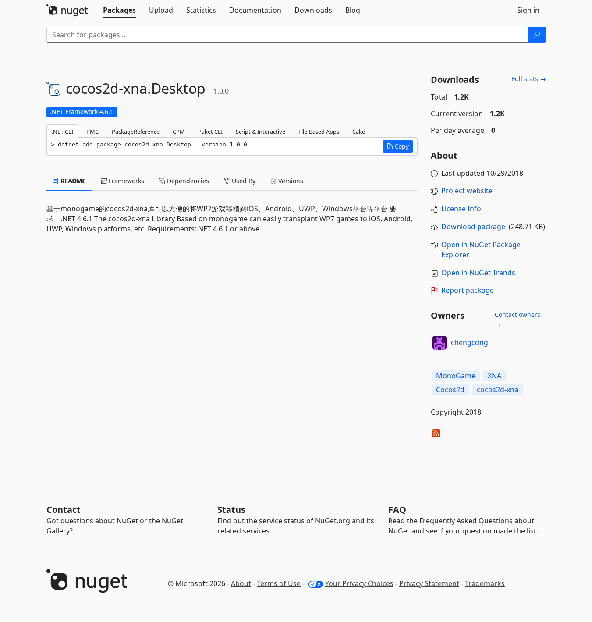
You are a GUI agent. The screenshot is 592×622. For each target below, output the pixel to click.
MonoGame (455, 375)
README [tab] (72, 181)
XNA (494, 375)
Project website (467, 190)
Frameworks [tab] (125, 181)
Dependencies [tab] (187, 181)
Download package (473, 226)
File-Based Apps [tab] (318, 131)
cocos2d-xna (497, 390)
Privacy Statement (429, 583)
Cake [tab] (358, 131)
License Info (461, 208)
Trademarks (485, 583)
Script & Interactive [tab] (260, 131)
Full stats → (529, 79)
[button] (398, 146)
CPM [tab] (179, 131)
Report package (467, 290)
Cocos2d (450, 390)
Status (231, 509)
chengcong (469, 342)
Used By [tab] (242, 181)
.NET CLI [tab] (62, 131)
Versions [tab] (290, 181)
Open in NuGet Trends (478, 272)
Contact (63, 509)
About (241, 583)
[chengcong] (439, 343)
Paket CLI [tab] (210, 131)
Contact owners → (517, 318)
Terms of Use (279, 583)
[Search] (537, 35)
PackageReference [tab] (136, 131)
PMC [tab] (92, 131)
